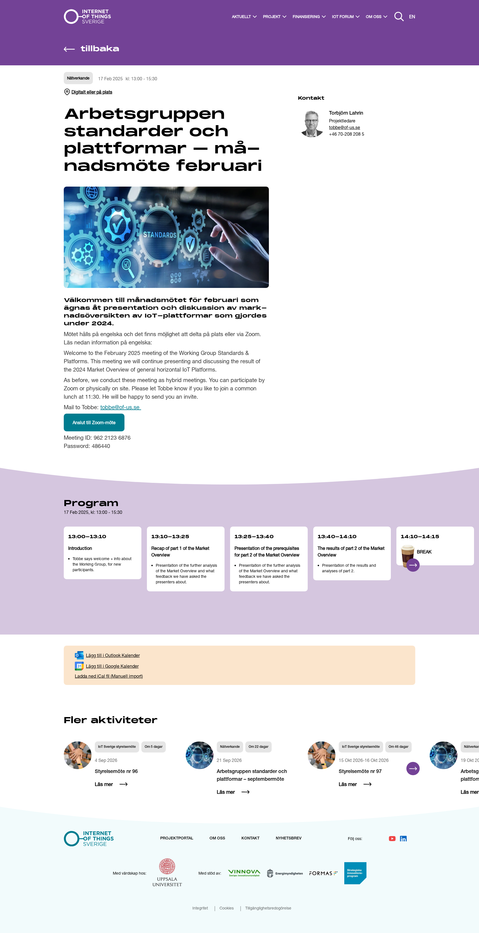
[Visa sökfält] (399, 16)
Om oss (373, 16)
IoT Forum (343, 16)
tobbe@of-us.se (344, 127)
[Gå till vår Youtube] (392, 838)
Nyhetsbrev (289, 839)
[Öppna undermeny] (255, 16)
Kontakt (250, 839)
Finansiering (306, 16)
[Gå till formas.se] (323, 873)
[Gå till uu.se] (167, 873)
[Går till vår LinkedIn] (403, 838)
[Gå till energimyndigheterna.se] (285, 873)
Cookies (227, 908)
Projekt (272, 16)
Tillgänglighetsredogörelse (268, 908)
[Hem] (89, 16)
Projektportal (176, 839)
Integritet (200, 908)
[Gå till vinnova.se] (244, 873)
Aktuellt (241, 16)
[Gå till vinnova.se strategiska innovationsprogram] (355, 873)
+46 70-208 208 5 (346, 133)
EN (412, 16)
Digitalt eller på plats (92, 91)
